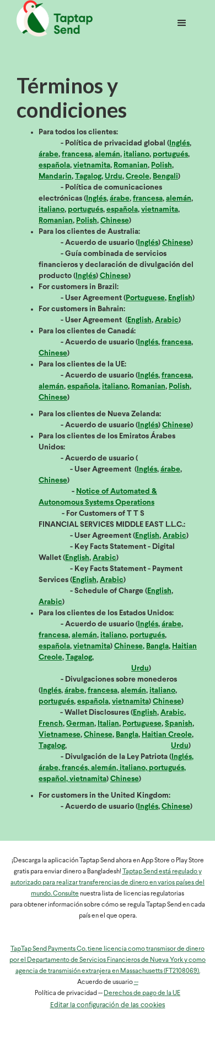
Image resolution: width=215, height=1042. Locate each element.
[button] (181, 20)
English (180, 298)
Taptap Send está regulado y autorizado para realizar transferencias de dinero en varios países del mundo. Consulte (107, 882)
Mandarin (55, 176)
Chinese (114, 221)
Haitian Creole (167, 735)
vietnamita (91, 165)
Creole (137, 176)
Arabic (167, 320)
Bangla (157, 646)
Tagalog (88, 176)
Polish (161, 165)
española (54, 165)
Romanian (131, 165)
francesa (77, 154)
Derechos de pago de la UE (142, 993)
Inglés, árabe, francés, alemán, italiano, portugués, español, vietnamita (116, 768)
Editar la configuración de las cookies (107, 1005)
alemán (107, 154)
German (80, 724)
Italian (108, 724)
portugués (170, 154)
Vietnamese (59, 735)
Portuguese (145, 298)
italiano (136, 154)
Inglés (179, 143)
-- (136, 982)
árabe (48, 154)
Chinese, (129, 646)
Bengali (165, 176)
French (51, 724)
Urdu (113, 176)
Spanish (178, 724)
